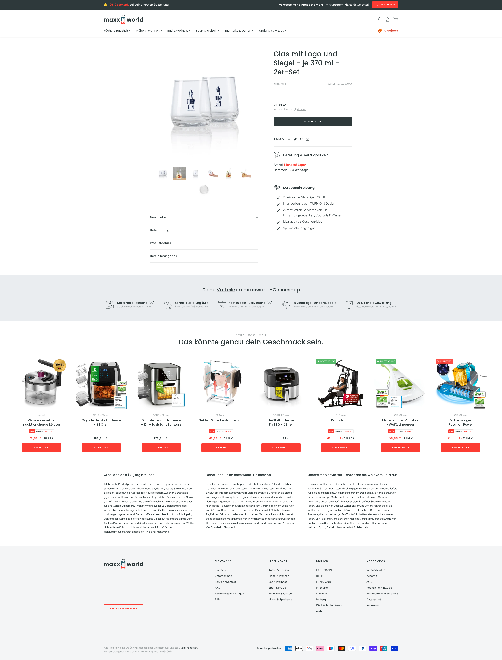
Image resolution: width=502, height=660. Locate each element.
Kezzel (41, 415)
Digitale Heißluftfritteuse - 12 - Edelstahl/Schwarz (161, 422)
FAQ (217, 587)
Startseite (221, 570)
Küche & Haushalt (279, 570)
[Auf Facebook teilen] (289, 139)
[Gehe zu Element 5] (228, 173)
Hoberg (321, 599)
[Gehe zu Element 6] (245, 173)
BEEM (320, 576)
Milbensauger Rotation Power (460, 422)
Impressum (373, 605)
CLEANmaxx (400, 415)
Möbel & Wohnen (278, 576)
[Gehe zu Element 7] (204, 190)
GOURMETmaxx (101, 415)
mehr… (320, 611)
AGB (369, 582)
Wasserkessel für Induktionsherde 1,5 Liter (41, 422)
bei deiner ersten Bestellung (138, 4)
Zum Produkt (41, 447)
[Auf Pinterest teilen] (301, 139)
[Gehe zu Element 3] (195, 173)
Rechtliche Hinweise (379, 587)
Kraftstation (341, 420)
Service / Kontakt (225, 582)
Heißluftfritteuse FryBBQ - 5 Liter (281, 422)
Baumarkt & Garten (280, 593)
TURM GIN (280, 84)
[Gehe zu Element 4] (212, 173)
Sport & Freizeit (277, 587)
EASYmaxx (221, 415)
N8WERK (322, 593)
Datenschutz (374, 599)
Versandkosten (375, 570)
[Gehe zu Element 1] (162, 173)
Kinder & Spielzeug (280, 599)
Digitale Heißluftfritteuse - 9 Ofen (101, 422)
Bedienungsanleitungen (229, 593)
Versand (301, 109)
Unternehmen (223, 576)
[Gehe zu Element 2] (179, 173)
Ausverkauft (313, 121)
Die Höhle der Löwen (329, 605)
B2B (217, 599)
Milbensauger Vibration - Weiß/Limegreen (400, 422)
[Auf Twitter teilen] (295, 139)
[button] (487, 406)
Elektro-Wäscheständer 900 (221, 420)
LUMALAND (323, 582)
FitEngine (341, 415)
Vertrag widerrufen (123, 608)
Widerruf (371, 576)
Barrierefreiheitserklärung (382, 593)
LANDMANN (324, 570)
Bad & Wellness (277, 582)
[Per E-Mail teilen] (307, 139)
